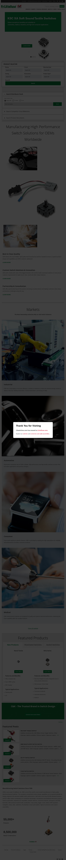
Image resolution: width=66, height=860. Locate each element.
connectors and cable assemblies (40, 433)
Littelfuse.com (42, 430)
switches (25, 433)
